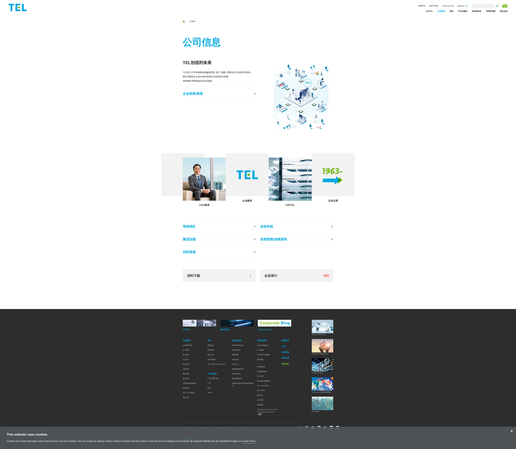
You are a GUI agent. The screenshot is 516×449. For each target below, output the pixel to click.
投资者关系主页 (237, 345)
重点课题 (260, 360)
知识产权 (210, 355)
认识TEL (429, 11)
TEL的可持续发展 (263, 355)
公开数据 (260, 400)
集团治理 (186, 374)
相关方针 (260, 395)
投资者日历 (236, 350)
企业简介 (186, 360)
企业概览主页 (187, 345)
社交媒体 (285, 352)
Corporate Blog (448, 6)
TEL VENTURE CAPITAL (216, 364)
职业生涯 (503, 11)
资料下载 (186, 398)
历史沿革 (186, 364)
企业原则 (186, 355)
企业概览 (441, 11)
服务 (209, 388)
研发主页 (210, 345)
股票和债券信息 (237, 369)
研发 (451, 11)
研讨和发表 (211, 360)
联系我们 (285, 364)
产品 (209, 383)
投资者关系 (476, 11)
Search (497, 6)
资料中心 (235, 364)
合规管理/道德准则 (189, 383)
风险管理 (186, 388)
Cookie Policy (248, 441)
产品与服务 (462, 11)
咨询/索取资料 (237, 378)
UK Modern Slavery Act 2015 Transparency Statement (267, 411)
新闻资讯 (421, 6)
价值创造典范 (262, 371)
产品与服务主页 (213, 378)
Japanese (460, 6)
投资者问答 (236, 374)
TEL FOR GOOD (263, 386)
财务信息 (235, 360)
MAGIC (210, 393)
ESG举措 (260, 376)
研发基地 (210, 350)
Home (184, 21)
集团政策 (235, 355)
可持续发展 (490, 11)
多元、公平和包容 (189, 393)
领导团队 (186, 369)
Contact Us (504, 6)
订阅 (283, 346)
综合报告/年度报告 (263, 381)
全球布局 (186, 378)
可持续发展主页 (262, 345)
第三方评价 (261, 390)
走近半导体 (433, 6)
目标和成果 (261, 367)
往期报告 (260, 405)
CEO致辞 (186, 350)
